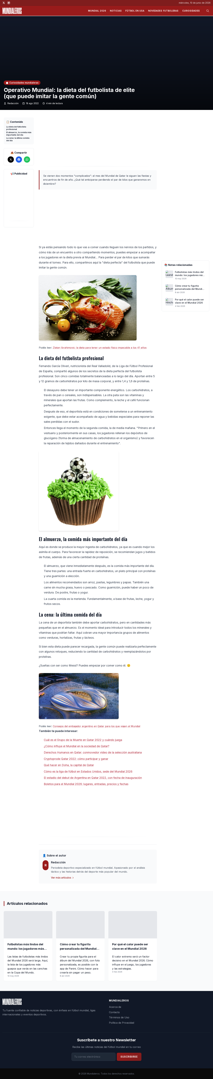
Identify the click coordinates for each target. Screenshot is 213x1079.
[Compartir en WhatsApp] (27, 159)
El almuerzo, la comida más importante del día (18, 133)
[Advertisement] (98, 142)
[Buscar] (208, 11)
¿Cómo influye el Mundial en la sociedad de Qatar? (76, 746)
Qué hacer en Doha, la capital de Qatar (69, 765)
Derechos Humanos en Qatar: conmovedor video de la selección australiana (93, 752)
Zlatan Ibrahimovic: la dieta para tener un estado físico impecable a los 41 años (100, 347)
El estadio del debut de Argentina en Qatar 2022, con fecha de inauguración (93, 777)
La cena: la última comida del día (17, 139)
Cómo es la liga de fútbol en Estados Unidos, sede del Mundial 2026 (88, 771)
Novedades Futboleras (163, 10)
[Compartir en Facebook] (19, 159)
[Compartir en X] (11, 159)
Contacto (114, 1012)
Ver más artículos (61, 877)
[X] (3, 3)
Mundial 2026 (97, 10)
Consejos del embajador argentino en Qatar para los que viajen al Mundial (96, 726)
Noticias (116, 10)
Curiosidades (191, 10)
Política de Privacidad (121, 1022)
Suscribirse (129, 1056)
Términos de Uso (119, 1017)
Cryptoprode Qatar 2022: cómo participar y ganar (76, 758)
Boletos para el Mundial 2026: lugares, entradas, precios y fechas (86, 784)
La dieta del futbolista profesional (16, 128)
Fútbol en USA (134, 10)
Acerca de (115, 1006)
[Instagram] (8, 3)
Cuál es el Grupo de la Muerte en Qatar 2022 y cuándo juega (83, 740)
